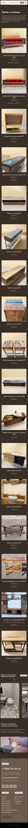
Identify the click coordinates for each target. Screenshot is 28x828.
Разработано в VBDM (19, 819)
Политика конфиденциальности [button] (20, 818)
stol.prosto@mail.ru (10, 777)
